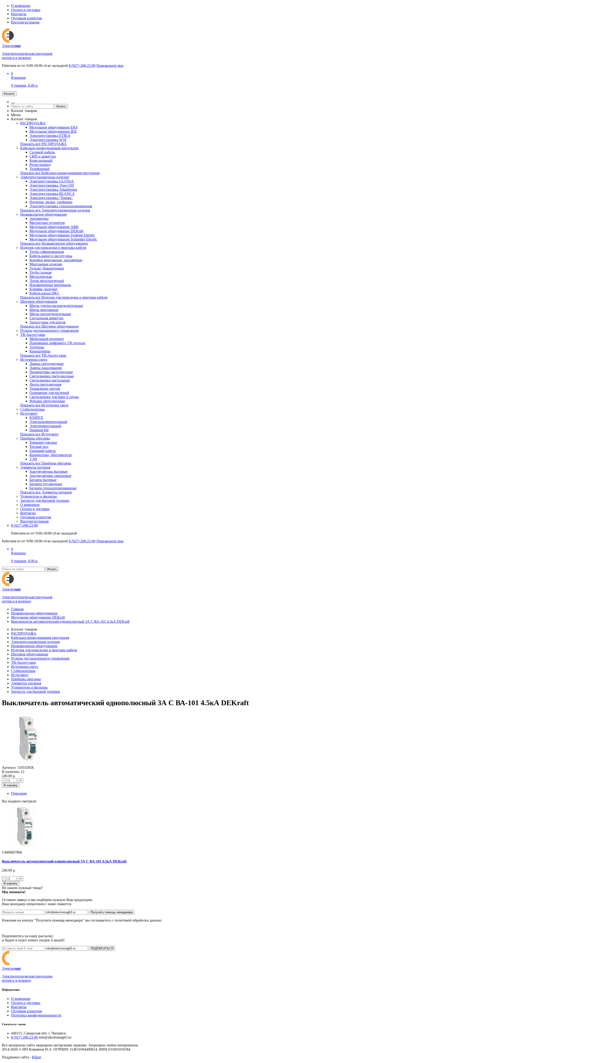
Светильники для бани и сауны (54, 397)
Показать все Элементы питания (46, 492)
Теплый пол (38, 447)
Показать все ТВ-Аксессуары (43, 355)
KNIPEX (36, 418)
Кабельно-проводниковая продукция (49, 148)
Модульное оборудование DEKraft (56, 231)
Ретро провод (40, 165)
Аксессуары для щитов (47, 322)
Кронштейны (39, 351)
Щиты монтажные (43, 310)
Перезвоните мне (110, 66)
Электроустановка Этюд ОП (51, 185)
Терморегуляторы (43, 442)
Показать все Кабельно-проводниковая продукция (59, 173)
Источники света (33, 359)
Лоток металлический (46, 281)
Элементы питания (35, 467)
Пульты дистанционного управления (49, 330)
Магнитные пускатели (47, 223)
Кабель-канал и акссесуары (50, 256)
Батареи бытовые (43, 480)
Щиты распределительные (50, 314)
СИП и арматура (42, 156)
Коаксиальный (40, 160)
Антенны (36, 347)
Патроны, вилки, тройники (50, 202)
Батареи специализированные (53, 488)
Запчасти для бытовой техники (44, 500)
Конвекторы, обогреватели (50, 455)
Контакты (18, 14)
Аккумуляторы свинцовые (50, 476)
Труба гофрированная (46, 252)
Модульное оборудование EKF (53, 127)
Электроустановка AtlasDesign (53, 189)
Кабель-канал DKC (44, 293)
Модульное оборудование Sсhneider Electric (63, 239)
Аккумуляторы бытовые (48, 471)
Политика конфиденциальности (36, 1015)
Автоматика (39, 218)
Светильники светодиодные (51, 376)
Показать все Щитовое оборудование (49, 326)
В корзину (10, 785)
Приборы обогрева (35, 438)
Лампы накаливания (45, 368)
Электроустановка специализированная (60, 206)
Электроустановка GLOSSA (51, 181)
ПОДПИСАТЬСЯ (102, 948)
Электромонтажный (45, 426)
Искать (61, 106)
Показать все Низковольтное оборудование (54, 243)
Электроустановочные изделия (44, 177)
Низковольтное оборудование (43, 214)
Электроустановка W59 (47, 140)
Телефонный (39, 169)
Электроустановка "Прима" (51, 198)
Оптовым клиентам (26, 18)
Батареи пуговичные (45, 484)
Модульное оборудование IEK (53, 131)
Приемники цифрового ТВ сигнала (57, 343)
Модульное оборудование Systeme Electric (62, 235)
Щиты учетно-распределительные (56, 306)
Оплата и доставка (25, 10)
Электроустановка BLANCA (52, 194)
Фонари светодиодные (47, 401)
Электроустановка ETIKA (49, 136)
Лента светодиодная (45, 384)
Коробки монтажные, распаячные (55, 260)
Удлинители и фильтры (38, 496)
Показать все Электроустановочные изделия (55, 210)
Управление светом (44, 389)
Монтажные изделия (45, 264)
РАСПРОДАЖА (33, 123)
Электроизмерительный (48, 422)
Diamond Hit (39, 430)
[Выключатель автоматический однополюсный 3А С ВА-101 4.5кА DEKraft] (28, 763)
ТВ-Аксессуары (32, 335)
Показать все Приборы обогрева (45, 463)
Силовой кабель (42, 152)
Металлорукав (40, 277)
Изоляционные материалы (50, 285)
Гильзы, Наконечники (46, 268)
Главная (17, 609)
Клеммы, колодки (43, 289)
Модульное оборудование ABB (53, 227)
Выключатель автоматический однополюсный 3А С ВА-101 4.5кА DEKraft (70, 621)
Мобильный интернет (46, 339)
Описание (19, 793)
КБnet (36, 1057)
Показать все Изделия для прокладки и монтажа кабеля (63, 297)
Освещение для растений (49, 393)
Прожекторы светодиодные (51, 372)
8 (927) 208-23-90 (82, 66)
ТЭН (33, 459)
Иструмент (29, 413)
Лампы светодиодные (46, 364)
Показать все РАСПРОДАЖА (43, 144)
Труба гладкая (40, 272)
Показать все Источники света (44, 405)
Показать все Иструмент (39, 434)
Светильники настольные (49, 380)
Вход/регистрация (25, 22)
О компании (20, 6)
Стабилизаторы (32, 409)
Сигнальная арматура (46, 318)
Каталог (9, 93)
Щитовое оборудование (39, 301)
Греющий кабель (42, 451)
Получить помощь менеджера (112, 912)
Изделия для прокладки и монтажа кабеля (53, 248)
